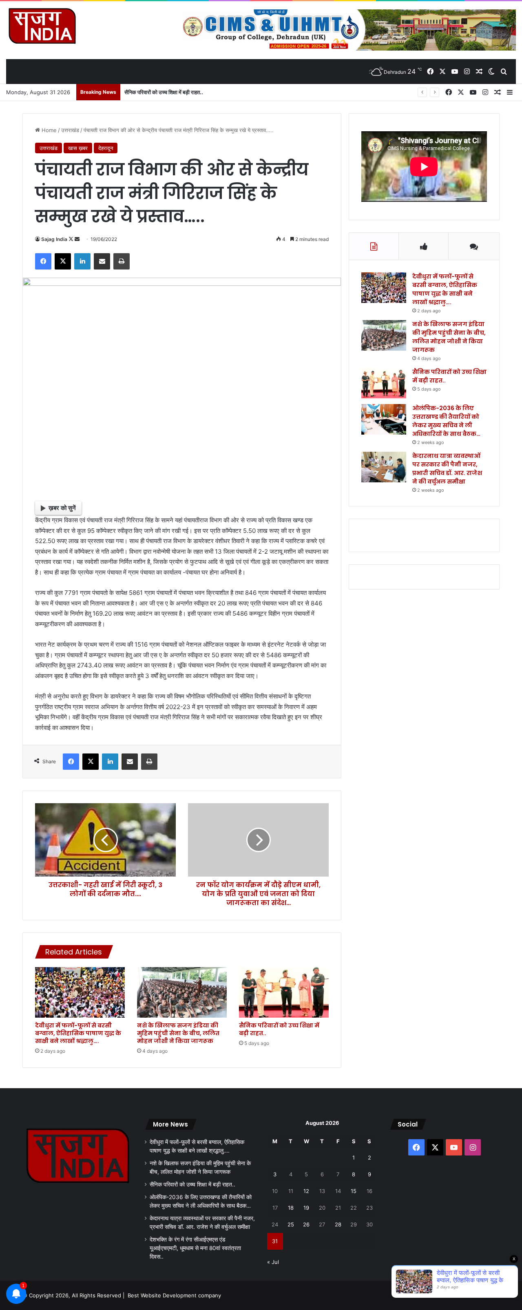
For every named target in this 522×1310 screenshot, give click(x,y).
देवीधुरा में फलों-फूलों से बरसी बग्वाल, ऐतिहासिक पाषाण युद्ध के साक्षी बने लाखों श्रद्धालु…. (78, 1033)
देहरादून (105, 148)
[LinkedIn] (82, 261)
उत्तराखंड (70, 130)
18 (291, 1207)
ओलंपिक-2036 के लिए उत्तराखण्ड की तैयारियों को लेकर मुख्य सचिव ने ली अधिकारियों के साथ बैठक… (446, 421)
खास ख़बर (78, 148)
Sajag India (54, 239)
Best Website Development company (174, 1295)
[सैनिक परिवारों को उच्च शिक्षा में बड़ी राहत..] (284, 992)
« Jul (273, 1262)
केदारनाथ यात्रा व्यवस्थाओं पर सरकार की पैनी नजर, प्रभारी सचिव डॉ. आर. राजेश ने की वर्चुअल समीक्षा (447, 469)
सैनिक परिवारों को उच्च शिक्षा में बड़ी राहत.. (279, 1029)
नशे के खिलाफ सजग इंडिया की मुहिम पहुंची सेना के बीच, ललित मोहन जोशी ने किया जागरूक (178, 1033)
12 (306, 1191)
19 (306, 1207)
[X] (63, 261)
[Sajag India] (42, 25)
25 (291, 1224)
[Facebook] (43, 261)
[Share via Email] (102, 261)
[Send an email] (77, 239)
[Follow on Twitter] (72, 239)
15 (353, 1191)
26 (306, 1224)
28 (338, 1224)
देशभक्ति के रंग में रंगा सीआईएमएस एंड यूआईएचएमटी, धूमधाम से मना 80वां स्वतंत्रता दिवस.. (195, 1248)
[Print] (121, 261)
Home (48, 130)
